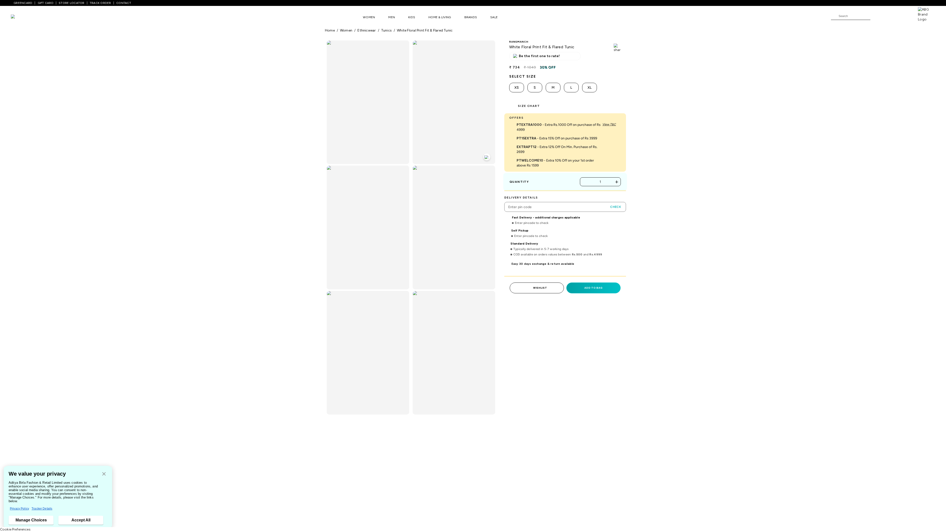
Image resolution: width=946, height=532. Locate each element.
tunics (386, 30)
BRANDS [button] (470, 17)
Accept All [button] (80, 520)
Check (615, 207)
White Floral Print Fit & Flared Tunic (425, 30)
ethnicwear (366, 30)
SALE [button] (494, 17)
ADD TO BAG (593, 287)
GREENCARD (23, 3)
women (346, 30)
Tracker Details (42, 508)
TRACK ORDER (100, 3)
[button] (104, 474)
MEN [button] (391, 17)
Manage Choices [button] (31, 520)
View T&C (609, 124)
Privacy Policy (19, 508)
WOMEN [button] (369, 17)
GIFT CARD (45, 3)
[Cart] (903, 15)
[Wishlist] (876, 16)
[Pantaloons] (20, 17)
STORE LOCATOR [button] (71, 3)
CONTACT (123, 3)
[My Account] (890, 15)
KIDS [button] (411, 17)
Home (330, 30)
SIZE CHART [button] (529, 106)
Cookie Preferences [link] (15, 529)
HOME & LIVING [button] (439, 17)
